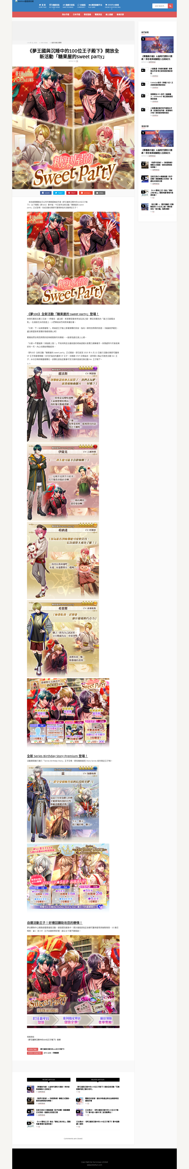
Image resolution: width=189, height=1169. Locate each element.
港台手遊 (65, 14)
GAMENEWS (41, 1092)
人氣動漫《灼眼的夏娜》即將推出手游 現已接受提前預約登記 (161, 71)
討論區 (81, 6)
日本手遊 (76, 14)
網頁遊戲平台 (95, 6)
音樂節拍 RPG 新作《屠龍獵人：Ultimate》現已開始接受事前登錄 (161, 96)
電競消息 (98, 14)
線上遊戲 (109, 14)
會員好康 (120, 14)
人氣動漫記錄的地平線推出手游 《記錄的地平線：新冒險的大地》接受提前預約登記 (161, 110)
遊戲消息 (54, 6)
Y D (77, 61)
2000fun (155, 76)
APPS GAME (47, 1053)
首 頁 (42, 6)
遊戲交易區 (69, 6)
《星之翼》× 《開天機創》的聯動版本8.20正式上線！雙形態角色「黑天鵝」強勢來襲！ (162, 206)
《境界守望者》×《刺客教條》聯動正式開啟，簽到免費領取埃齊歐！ (161, 165)
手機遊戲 (56, 1053)
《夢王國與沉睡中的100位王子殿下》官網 (44, 1040)
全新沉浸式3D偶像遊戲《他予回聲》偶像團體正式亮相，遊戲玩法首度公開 (161, 178)
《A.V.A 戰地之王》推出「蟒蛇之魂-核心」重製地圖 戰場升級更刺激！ (161, 192)
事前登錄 (87, 14)
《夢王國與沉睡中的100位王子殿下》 (52, 1049)
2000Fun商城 (113, 6)
